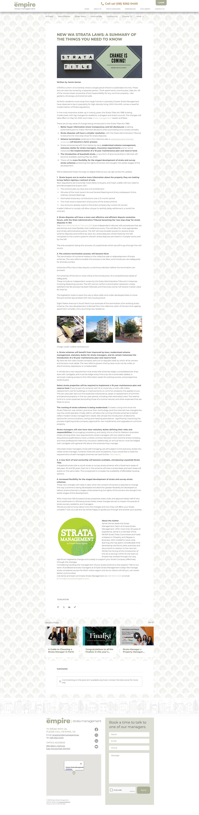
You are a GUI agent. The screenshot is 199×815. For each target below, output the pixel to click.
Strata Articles (63, 599)
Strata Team (80, 16)
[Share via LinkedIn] (69, 607)
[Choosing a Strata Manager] (62, 636)
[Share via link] (75, 607)
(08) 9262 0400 (57, 738)
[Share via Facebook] (58, 607)
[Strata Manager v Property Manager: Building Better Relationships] (137, 636)
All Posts (49, 16)
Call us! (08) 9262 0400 (121, 3)
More (139, 16)
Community (112, 16)
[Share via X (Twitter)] (64, 607)
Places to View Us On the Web (55, 804)
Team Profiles (64, 16)
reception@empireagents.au (65, 735)
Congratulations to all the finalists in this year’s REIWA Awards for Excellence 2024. (99, 650)
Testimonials (96, 16)
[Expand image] (70, 329)
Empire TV (127, 16)
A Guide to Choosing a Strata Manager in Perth (61, 650)
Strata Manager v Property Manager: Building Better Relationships (133, 650)
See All (151, 622)
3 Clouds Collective (64, 802)
